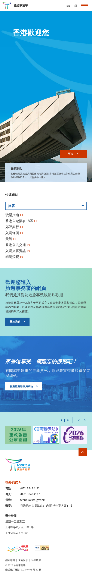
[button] (79, 420)
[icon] (84, 6)
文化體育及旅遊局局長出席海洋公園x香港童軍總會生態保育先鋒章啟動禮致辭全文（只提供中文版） (45, 175)
